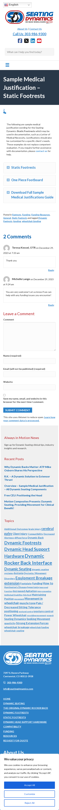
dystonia (18, 573)
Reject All (29, 802)
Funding (26, 214)
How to (48, 583)
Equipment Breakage (33, 578)
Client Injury (20, 533)
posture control (43, 611)
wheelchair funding (31, 221)
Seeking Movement (38, 618)
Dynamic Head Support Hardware (25, 722)
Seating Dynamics (15, 618)
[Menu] (7, 65)
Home (6, 698)
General (7, 218)
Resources (10, 736)
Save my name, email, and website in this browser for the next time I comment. (25, 400)
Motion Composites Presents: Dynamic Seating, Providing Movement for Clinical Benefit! (29, 505)
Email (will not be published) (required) (24, 368)
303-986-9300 (14, 682)
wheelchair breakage (17, 627)
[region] (29, 782)
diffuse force (20, 537)
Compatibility (35, 533)
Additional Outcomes (16, 529)
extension (12, 583)
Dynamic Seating (17, 569)
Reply (51, 270)
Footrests (16, 214)
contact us (41, 151)
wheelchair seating (14, 630)
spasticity (10, 623)
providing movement (36, 615)
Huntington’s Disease (15, 587)
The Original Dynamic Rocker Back (25, 708)
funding (17, 221)
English (13, 4)
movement (19, 599)
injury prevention (44, 591)
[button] (8, 167)
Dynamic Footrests (22, 542)
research (50, 615)
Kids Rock (27, 595)
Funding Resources (40, 214)
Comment (8, 319)
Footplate (26, 583)
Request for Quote (15, 740)
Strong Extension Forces (32, 623)
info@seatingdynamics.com (18, 688)
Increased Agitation (25, 590)
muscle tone (28, 603)
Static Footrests (19, 218)
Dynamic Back (36, 537)
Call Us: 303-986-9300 (29, 34)
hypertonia (33, 587)
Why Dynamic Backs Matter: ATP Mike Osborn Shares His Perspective (27, 468)
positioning (11, 611)
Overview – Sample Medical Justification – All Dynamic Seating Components (28, 487)
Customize (29, 794)
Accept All (29, 785)
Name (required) (12, 355)
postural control (26, 611)
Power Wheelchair (15, 615)
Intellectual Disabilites (13, 595)
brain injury (35, 529)
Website (8, 381)
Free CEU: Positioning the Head (23, 495)
